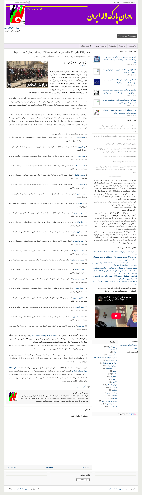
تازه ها (114, 379)
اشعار (115, 371)
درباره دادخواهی (101, 46)
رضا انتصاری (80, 156)
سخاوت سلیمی (79, 213)
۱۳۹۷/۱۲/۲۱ (84, 65)
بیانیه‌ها (114, 374)
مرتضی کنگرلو (79, 175)
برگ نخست (132, 46)
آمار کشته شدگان (86, 46)
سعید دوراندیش (78, 232)
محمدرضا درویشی (77, 260)
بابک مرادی (82, 203)
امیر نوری (81, 326)
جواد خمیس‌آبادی (78, 279)
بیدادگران (114, 376)
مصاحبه (114, 390)
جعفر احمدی (79, 307)
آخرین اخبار (45, 56)
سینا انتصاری (80, 166)
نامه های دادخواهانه (110, 404)
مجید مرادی (81, 194)
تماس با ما (112, 46)
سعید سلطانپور (78, 317)
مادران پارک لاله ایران (11, 28)
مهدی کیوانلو (80, 269)
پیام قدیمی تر (11, 467)
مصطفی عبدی (80, 137)
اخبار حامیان (112, 355)
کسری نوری (51, 335)
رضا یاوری (81, 147)
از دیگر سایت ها (111, 366)
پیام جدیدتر (85, 467)
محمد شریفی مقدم (37, 335)
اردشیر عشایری (78, 298)
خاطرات (114, 382)
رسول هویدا (80, 288)
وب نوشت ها (112, 406)
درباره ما (122, 46)
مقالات (114, 398)
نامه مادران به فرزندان (109, 401)
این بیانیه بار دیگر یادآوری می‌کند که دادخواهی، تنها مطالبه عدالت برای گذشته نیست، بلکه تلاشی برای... (116, 128)
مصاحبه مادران (112, 393)
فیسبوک (116, 2)
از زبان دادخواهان (111, 368)
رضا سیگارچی (79, 222)
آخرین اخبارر (112, 349)
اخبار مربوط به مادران (109, 363)
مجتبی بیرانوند (79, 250)
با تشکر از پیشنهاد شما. (109, 144)
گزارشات (113, 387)
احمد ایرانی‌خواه (78, 241)
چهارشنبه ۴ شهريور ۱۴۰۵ (126, 36)
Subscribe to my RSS (129, 2)
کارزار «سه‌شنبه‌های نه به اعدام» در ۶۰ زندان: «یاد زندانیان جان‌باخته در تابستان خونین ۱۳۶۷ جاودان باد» (119, 59)
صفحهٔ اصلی (49, 467)
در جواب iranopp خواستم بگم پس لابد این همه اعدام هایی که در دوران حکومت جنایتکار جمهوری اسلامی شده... (115, 169)
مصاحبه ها (113, 395)
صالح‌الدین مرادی (79, 184)
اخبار (115, 352)
